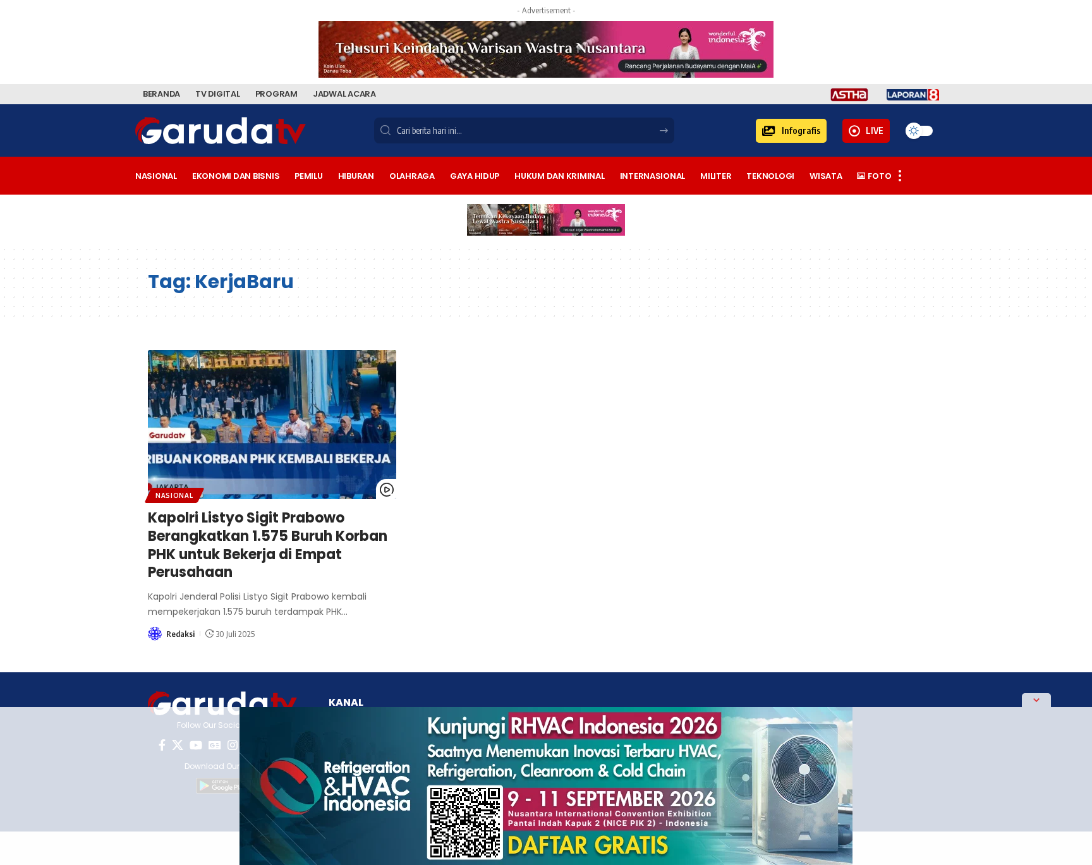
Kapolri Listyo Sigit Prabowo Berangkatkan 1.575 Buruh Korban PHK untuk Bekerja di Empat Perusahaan (267, 545)
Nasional (174, 495)
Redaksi (180, 634)
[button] (791, 131)
